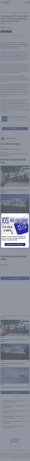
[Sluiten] (27, 215)
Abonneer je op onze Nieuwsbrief (15, 244)
